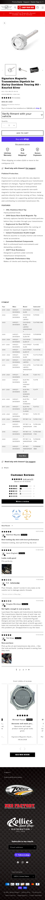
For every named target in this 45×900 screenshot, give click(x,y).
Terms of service (10, 895)
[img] (6, 532)
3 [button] (23, 670)
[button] (42, 7)
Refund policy (26, 892)
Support (26, 2)
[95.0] (27, 514)
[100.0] (16, 514)
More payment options (22, 144)
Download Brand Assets (13, 777)
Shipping (4, 104)
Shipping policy (22, 895)
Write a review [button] (22, 501)
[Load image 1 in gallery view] (10, 69)
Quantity (5, 121)
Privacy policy (36, 892)
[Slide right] (42, 70)
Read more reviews (22, 755)
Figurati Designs (14, 892)
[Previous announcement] (4, 14)
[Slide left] (2, 70)
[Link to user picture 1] (7, 569)
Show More (22, 456)
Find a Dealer (17, 2)
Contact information (35, 895)
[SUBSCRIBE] (34, 847)
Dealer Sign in (36, 2)
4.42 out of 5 (28, 479)
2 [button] (19, 670)
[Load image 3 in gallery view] (22, 69)
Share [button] (6, 468)
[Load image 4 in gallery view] (34, 69)
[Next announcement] (41, 14)
